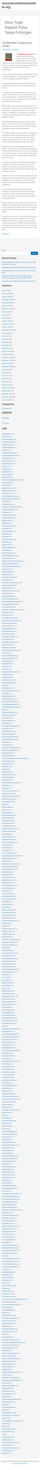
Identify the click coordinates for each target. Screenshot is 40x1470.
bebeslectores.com (8, 593)
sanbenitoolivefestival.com (10, 828)
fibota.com (5, 1334)
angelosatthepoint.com (9, 1093)
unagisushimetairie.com (9, 515)
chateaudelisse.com (8, 558)
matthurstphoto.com (8, 1366)
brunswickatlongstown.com (10, 969)
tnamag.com (6, 1129)
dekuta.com (5, 1283)
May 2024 (5, 342)
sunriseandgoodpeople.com (10, 1034)
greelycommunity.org (8, 918)
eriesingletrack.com (8, 688)
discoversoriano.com (8, 837)
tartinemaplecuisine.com (9, 972)
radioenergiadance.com (9, 547)
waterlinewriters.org (8, 1148)
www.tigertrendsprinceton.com (11, 1193)
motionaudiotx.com (8, 1431)
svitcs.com (5, 1115)
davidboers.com (7, 1164)
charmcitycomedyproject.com (11, 939)
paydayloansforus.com (9, 488)
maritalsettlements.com (9, 1015)
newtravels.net (6, 485)
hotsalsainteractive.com (9, 453)
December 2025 (7, 299)
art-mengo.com (7, 980)
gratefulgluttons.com (8, 820)
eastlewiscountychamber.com (11, 864)
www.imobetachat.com (9, 1166)
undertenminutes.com (9, 463)
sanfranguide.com (7, 845)
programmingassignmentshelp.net (12, 480)
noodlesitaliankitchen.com (10, 509)
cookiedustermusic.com (9, 1047)
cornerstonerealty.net (9, 1296)
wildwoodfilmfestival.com (10, 563)
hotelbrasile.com (7, 569)
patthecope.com (7, 1112)
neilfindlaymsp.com (8, 1077)
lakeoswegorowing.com (9, 1413)
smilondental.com (7, 718)
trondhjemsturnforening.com (11, 1345)
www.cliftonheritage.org (9, 1253)
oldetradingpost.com (8, 588)
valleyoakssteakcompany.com (11, 1099)
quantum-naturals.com (9, 1356)
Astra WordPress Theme (20, 1463)
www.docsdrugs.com (8, 1237)
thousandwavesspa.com (9, 1072)
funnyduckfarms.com (8, 1394)
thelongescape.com (8, 991)
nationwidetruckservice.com (11, 1061)
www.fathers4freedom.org (10, 1196)
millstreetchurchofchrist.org (10, 1377)
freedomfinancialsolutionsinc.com (12, 1210)
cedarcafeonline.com (8, 458)
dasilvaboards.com (8, 872)
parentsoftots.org (7, 1153)
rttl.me (4, 1434)
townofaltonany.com (8, 1023)
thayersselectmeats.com (10, 1134)
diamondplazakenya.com (10, 1348)
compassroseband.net (9, 1120)
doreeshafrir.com (7, 937)
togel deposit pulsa (25, 54)
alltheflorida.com (7, 1369)
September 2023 (7, 366)
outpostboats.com (7, 812)
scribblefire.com (7, 785)
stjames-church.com (8, 931)
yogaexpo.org (6, 788)
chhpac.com (6, 1426)
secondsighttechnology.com (11, 726)
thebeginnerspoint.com (9, 839)
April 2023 (5, 382)
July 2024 (5, 336)
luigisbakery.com (7, 1275)
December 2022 (7, 394)
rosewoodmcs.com (8, 1291)
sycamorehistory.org (8, 1293)
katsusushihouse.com (9, 915)
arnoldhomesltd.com (8, 634)
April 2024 (5, 345)
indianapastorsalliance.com (10, 1096)
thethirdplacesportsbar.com (10, 1318)
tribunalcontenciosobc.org (10, 866)
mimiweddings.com (8, 1440)
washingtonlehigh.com (9, 1272)
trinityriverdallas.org (8, 777)
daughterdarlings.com (9, 447)
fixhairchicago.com (8, 1104)
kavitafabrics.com (7, 1053)
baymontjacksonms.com (9, 1020)
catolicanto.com (7, 772)
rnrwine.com (6, 1410)
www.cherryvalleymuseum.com (12, 582)
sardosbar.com (6, 666)
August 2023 (6, 369)
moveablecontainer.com (9, 577)
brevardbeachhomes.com (10, 618)
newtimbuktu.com (7, 472)
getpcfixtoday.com (8, 520)
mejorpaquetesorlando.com (10, 704)
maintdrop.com (6, 534)
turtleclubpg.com (7, 1064)
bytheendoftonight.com (9, 815)
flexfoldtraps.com (7, 1212)
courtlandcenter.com (8, 1075)
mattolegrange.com (8, 993)
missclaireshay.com (8, 434)
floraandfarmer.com (8, 612)
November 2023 (7, 360)
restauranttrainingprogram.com (12, 747)
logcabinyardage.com (9, 1161)
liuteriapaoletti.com (8, 1031)
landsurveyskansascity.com (10, 1226)
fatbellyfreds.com (7, 1326)
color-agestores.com (8, 801)
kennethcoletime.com (9, 964)
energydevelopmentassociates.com (13, 609)
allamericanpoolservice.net (10, 750)
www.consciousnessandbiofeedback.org (14, 1299)
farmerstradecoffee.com (9, 1158)
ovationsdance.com (8, 764)
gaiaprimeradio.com (8, 983)
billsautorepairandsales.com (10, 1353)
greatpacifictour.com (8, 1066)
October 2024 (6, 327)
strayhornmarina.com (8, 877)
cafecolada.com (7, 834)
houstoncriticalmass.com (10, 853)
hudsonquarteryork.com (9, 1331)
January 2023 (6, 391)
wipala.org (5, 804)
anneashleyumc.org (8, 1223)
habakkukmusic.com (8, 1177)
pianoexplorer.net (7, 1307)
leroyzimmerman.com (9, 1402)
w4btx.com (5, 709)
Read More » (6, 234)
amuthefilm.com (7, 901)
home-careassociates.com (10, 791)
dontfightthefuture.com (9, 631)
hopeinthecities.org (8, 818)
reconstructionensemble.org (19, 5)
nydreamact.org (7, 512)
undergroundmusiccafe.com (11, 1448)
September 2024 (7, 330)
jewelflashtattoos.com (9, 518)
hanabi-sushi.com (7, 1277)
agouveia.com (6, 1418)
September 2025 (7, 309)
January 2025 (6, 321)
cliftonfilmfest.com (8, 639)
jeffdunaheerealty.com (9, 1204)
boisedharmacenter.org (9, 799)
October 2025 (6, 306)
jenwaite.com (6, 1396)
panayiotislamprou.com (9, 553)
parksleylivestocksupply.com (11, 796)
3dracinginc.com (7, 850)
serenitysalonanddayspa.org (11, 455)
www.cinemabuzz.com (9, 1285)
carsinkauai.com (7, 1375)
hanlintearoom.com (8, 1391)
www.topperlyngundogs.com (11, 1199)
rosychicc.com (6, 810)
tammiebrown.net (7, 985)
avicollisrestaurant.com (9, 1080)
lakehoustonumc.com (8, 1175)
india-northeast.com (8, 626)
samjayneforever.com (9, 1364)
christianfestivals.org (8, 999)
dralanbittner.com (7, 677)
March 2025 (6, 318)
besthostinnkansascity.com (10, 1442)
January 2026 (6, 296)
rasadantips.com (7, 469)
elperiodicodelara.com (9, 439)
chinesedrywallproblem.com (11, 1037)
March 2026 (6, 290)
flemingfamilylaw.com (9, 1407)
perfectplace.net (7, 780)
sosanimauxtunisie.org (9, 539)
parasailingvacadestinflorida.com (12, 1380)
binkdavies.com (7, 891)
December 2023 (7, 357)
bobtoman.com (6, 536)
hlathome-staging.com (9, 734)
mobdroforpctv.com (8, 823)
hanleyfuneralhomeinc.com (10, 701)
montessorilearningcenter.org (11, 1358)
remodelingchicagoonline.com (11, 1258)
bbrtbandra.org (6, 523)
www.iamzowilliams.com (9, 1302)
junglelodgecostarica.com (10, 996)
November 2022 (7, 397)
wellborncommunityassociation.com (13, 561)
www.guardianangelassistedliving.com (14, 1342)
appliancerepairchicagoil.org (11, 499)
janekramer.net (6, 974)
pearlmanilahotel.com (8, 531)
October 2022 (6, 400)
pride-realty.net (7, 1383)
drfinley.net (5, 1404)
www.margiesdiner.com (9, 1239)
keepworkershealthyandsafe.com (12, 507)
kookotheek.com (7, 550)
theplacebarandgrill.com (9, 1085)
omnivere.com (6, 466)
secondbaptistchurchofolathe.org (12, 1421)
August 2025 (6, 312)
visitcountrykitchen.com (9, 1002)
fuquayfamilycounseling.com (11, 1415)
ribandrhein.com (7, 766)
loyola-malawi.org (7, 807)
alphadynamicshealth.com (10, 1385)
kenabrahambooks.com (9, 896)
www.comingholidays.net (10, 842)
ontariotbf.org (6, 501)
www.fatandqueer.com (9, 1220)
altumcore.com (6, 1123)
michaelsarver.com (8, 728)
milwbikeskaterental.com (9, 1018)
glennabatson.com (8, 874)
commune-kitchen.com (9, 899)
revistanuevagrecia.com (9, 929)
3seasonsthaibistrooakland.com (12, 782)
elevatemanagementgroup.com (12, 1399)
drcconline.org (6, 1083)
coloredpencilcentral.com (10, 636)
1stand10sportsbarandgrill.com (11, 707)
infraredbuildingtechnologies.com (12, 601)
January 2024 (6, 354)
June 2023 (5, 375)
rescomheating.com (8, 1437)
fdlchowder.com (7, 1242)
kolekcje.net (6, 769)
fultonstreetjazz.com (8, 572)
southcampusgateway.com (10, 555)
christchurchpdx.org (8, 893)
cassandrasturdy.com (9, 826)
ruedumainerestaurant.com (10, 920)
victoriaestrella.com (8, 1069)
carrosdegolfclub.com (9, 607)
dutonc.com (6, 988)
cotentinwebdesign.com (9, 585)
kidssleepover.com (8, 482)
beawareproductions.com (10, 942)
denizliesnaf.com (7, 1107)
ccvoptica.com (6, 1269)
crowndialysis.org (7, 745)
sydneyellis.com (7, 742)
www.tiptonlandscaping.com (11, 1264)
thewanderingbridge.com (10, 958)
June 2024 (5, 339)
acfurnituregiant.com (8, 461)
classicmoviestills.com (9, 831)
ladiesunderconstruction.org (11, 591)
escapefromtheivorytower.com (11, 620)
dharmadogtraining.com (9, 1429)
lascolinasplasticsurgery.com (11, 1250)
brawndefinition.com (8, 883)
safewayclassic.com (8, 493)
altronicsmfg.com (7, 474)
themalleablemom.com (9, 961)
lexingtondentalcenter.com (10, 739)
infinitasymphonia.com (9, 910)
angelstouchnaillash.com (9, 712)
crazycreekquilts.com (8, 888)
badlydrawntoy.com (8, 1172)
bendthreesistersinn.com (9, 1039)
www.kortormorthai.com (9, 1218)
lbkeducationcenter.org (9, 774)
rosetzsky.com (6, 923)
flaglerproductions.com (9, 880)
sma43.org (5, 1256)
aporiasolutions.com (8, 1137)
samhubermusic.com (8, 1450)
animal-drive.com (7, 1126)
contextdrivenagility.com (9, 945)
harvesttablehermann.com (10, 604)
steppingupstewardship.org (10, 1267)
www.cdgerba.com (8, 1337)
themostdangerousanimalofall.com (13, 856)
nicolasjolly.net (6, 907)
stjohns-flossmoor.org (9, 1042)
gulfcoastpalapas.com (9, 1142)
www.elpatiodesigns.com (10, 1329)
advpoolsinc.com (7, 1091)
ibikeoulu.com (6, 947)
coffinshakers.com (8, 950)
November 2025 (7, 303)
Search (4, 250)
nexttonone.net (7, 1180)
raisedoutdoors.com (8, 645)
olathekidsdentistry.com (9, 699)
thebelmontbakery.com (9, 490)
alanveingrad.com (7, 1007)
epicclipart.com (7, 528)
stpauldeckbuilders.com (9, 1229)
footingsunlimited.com (9, 1231)
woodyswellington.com (9, 1323)
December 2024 (7, 324)
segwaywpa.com (7, 1139)
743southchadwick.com (9, 623)
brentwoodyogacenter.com (10, 1261)
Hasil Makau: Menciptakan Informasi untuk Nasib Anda (19, 281)
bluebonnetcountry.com (9, 526)
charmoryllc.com (7, 847)
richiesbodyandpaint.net (9, 442)
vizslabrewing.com (8, 674)
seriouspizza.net (7, 1118)
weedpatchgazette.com (9, 682)
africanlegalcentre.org (9, 912)
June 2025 (5, 315)
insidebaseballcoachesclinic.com (12, 1372)
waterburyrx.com (7, 1088)
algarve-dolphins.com (9, 1004)
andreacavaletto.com (8, 793)
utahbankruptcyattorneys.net (11, 650)
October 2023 (6, 363)
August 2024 (6, 333)
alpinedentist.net (7, 545)
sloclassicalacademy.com (10, 869)
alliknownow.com (7, 861)
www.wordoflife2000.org (10, 655)
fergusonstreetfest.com (9, 1361)
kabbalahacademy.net (9, 715)
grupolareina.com (7, 580)
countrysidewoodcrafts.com (11, 496)
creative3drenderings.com (10, 1156)
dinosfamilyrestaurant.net (10, 599)
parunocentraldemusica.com (11, 1340)
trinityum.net (6, 1312)
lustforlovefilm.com (8, 904)
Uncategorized (6, 49)
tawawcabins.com (7, 661)
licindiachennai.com (8, 445)
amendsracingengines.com (10, 1215)
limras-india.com (7, 436)
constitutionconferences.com (11, 1110)
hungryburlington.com (9, 966)
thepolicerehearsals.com (9, 858)
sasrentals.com (7, 723)
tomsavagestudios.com (9, 755)
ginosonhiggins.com (8, 1010)
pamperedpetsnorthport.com (11, 691)
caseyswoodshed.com (9, 1102)
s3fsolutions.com (7, 615)
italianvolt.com (6, 669)
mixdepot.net (6, 1288)
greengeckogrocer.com (9, 731)
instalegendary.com (8, 504)
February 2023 (6, 388)
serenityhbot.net (7, 1183)
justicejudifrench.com (8, 955)
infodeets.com (6, 450)
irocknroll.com (6, 653)
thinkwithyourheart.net (9, 647)
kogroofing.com (7, 542)
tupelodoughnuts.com (9, 696)
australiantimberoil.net (9, 596)
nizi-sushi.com (6, 977)
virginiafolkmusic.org (8, 761)
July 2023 (5, 372)
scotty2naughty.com (8, 934)
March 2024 (6, 348)
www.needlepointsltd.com (10, 1245)
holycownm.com (7, 1058)
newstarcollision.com (8, 720)
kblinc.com (5, 685)
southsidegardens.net (9, 1310)
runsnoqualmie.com (8, 1234)
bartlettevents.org (7, 574)
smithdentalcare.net (8, 1445)
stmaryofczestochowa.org (10, 953)
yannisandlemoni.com (9, 680)
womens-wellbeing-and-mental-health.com (15, 758)
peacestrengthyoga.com (9, 1207)
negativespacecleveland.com (11, 1029)
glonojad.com (6, 926)
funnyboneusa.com (8, 1045)
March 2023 (6, 385)
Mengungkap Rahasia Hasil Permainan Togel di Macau (19, 267)
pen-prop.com (6, 1191)
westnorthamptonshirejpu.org (11, 566)
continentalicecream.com (10, 885)
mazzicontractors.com (9, 1315)
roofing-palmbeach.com (9, 628)
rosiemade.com (7, 693)
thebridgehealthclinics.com (10, 1145)
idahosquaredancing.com (10, 658)
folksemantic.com (7, 664)
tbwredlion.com (7, 1350)
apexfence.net (6, 1453)
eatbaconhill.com (7, 477)
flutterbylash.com (7, 1388)
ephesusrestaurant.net (9, 1321)
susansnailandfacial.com (9, 1188)
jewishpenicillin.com (8, 753)
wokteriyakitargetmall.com (10, 737)
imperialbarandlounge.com (10, 642)
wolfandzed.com (7, 1280)
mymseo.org (6, 1423)
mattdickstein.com (8, 1169)
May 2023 (5, 378)
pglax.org (5, 1026)
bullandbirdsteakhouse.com (10, 1248)
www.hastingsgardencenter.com (12, 1304)
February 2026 (6, 293)
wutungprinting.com (8, 1012)
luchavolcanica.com (8, 1056)
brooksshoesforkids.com (9, 1131)
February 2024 (6, 351)
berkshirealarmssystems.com (11, 672)
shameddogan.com (8, 1150)
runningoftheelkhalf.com (9, 1202)
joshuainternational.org (9, 1185)
